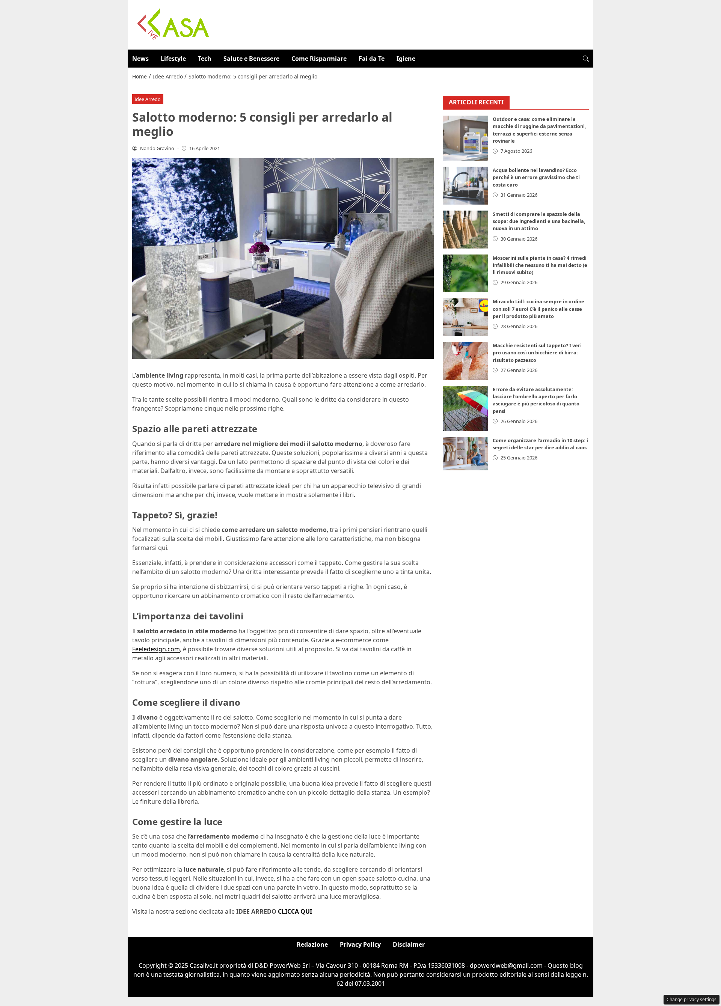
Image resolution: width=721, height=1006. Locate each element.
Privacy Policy (360, 944)
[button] (586, 58)
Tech (204, 58)
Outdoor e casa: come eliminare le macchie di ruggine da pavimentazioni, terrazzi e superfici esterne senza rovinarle (539, 130)
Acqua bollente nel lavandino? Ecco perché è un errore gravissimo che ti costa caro (536, 177)
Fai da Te (372, 58)
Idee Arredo (147, 99)
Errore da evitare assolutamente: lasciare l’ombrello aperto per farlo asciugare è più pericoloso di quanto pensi (536, 400)
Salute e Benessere (251, 58)
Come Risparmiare (319, 58)
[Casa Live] (173, 24)
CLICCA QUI (295, 911)
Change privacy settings (691, 999)
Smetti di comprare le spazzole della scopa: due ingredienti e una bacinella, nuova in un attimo (539, 221)
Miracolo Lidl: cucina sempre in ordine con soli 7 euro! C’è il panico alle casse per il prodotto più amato (538, 308)
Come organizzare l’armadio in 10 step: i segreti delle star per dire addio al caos (540, 444)
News (140, 58)
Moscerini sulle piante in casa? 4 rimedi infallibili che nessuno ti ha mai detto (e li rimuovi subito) (540, 265)
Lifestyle (173, 58)
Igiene (406, 58)
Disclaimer (409, 944)
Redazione (312, 944)
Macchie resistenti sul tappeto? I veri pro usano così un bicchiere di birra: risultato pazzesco (537, 352)
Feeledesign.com (156, 649)
